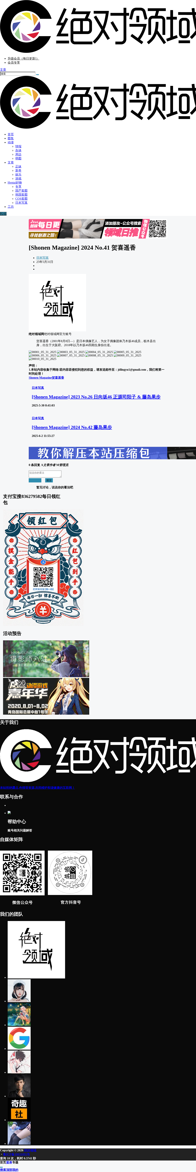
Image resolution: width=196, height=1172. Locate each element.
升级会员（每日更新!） (23, 58)
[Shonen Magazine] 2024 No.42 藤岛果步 (72, 427)
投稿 (3, 213)
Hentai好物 (15, 182)
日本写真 (42, 257)
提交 (49, 480)
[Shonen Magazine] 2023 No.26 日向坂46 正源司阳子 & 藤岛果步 (96, 396)
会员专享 (14, 62)
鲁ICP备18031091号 (16, 1154)
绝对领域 (29, 1150)
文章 (11, 162)
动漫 (11, 142)
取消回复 (35, 480)
